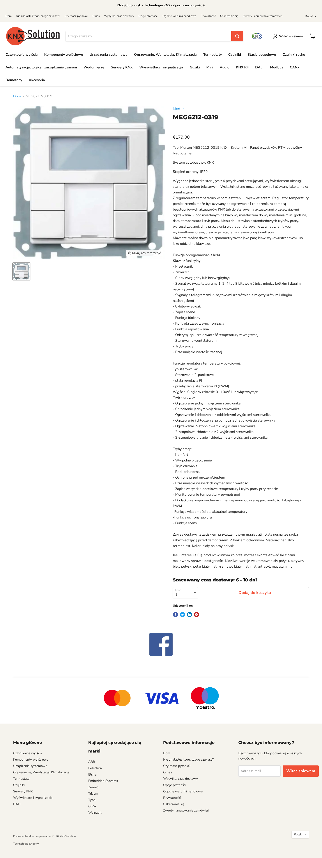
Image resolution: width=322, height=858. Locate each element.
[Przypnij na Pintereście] (196, 614)
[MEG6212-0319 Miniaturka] (21, 271)
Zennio (93, 787)
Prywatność (208, 16)
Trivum (93, 793)
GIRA (92, 806)
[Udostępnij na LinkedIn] (189, 614)
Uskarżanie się (229, 16)
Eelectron (95, 768)
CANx (294, 67)
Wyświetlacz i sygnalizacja (161, 67)
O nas (96, 16)
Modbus (276, 67)
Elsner (92, 774)
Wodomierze (93, 67)
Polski (309, 16)
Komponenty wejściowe (63, 54)
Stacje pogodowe (262, 54)
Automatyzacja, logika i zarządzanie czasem (41, 67)
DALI (259, 67)
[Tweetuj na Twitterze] (182, 614)
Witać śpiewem (291, 36)
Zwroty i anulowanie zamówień (262, 16)
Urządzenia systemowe (108, 54)
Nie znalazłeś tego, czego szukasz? (38, 16)
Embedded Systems (103, 781)
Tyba (92, 800)
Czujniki (234, 54)
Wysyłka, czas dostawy (119, 16)
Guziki (195, 67)
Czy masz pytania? (76, 16)
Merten (178, 108)
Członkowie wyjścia (21, 54)
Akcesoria (37, 80)
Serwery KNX (122, 67)
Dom (8, 16)
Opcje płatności (148, 16)
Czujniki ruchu (294, 54)
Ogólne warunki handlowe (179, 16)
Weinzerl (94, 812)
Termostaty (212, 54)
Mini (209, 67)
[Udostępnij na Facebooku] (175, 614)
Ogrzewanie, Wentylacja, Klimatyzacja (165, 54)
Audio (224, 67)
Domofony (13, 80)
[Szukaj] (237, 36)
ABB (91, 762)
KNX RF (242, 67)
